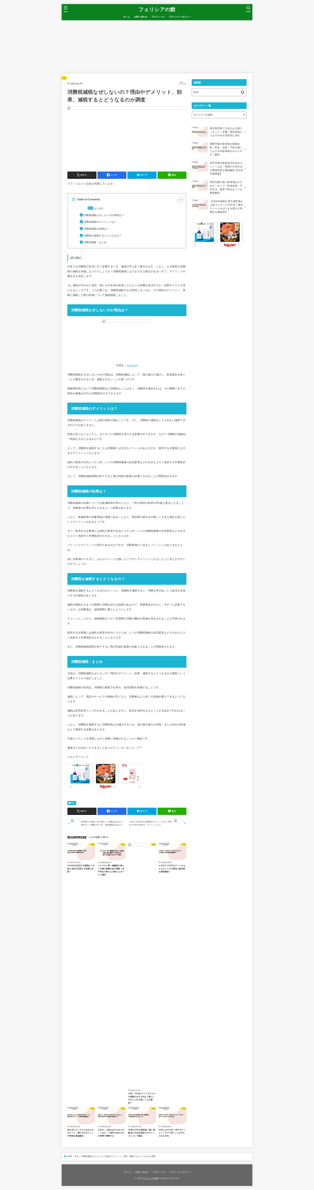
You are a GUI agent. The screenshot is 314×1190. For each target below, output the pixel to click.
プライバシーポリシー (180, 17)
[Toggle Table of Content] (179, 199)
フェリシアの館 (157, 9)
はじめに (99, 208)
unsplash (132, 365)
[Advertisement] (157, 45)
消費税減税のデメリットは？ (100, 222)
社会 (64, 78)
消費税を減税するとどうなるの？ (103, 235)
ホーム (126, 17)
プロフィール (158, 17)
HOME (69, 1156)
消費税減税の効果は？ (96, 228)
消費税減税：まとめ (95, 242)
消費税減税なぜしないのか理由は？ (104, 215)
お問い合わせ (140, 17)
